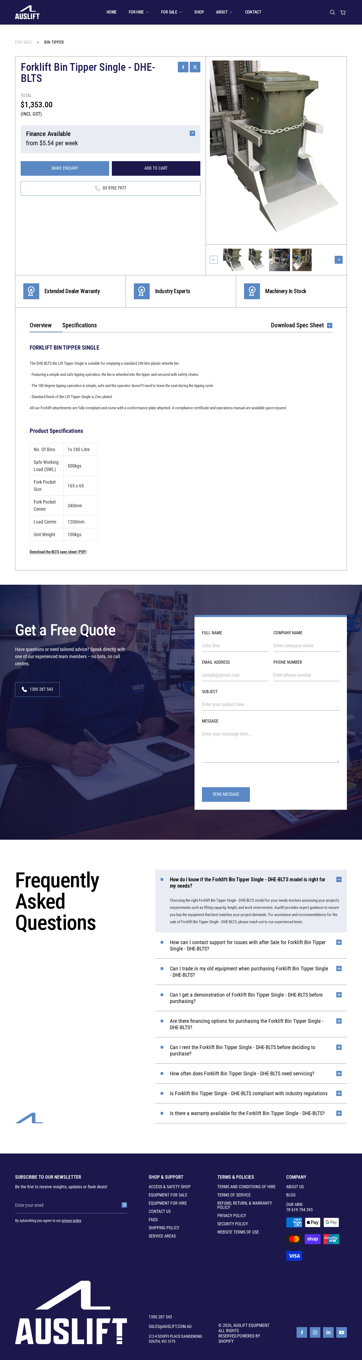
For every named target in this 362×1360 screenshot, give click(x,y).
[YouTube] (341, 1332)
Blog (290, 1195)
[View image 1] (234, 260)
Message (210, 721)
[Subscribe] (124, 1205)
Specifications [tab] (79, 325)
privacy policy (71, 1220)
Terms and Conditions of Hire (246, 1187)
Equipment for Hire (168, 1203)
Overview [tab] (41, 325)
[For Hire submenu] (147, 12)
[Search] (332, 12)
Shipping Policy (164, 1228)
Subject (210, 691)
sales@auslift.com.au (170, 1326)
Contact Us (160, 1211)
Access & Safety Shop (170, 1187)
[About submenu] (231, 12)
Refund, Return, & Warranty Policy (244, 1205)
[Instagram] (315, 1332)
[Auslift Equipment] (27, 12)
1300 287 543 (160, 1317)
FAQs (153, 1220)
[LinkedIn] (328, 1332)
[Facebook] (302, 1332)
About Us (295, 1187)
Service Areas (162, 1236)
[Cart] (343, 12)
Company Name (287, 632)
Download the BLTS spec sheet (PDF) (58, 551)
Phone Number (287, 662)
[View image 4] (302, 260)
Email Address (216, 662)
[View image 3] (279, 260)
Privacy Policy (231, 1216)
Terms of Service (234, 1195)
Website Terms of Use (238, 1232)
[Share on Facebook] (183, 67)
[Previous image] (214, 260)
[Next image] (339, 260)
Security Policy (232, 1224)
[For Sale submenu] (180, 12)
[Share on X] (195, 67)
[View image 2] (257, 260)
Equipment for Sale (168, 1195)
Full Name (212, 632)
